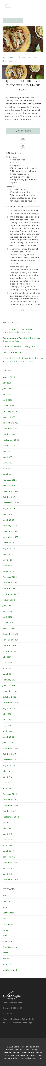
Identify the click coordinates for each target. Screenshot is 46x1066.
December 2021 (10, 634)
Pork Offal (7, 941)
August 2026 (9, 377)
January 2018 (9, 856)
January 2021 (9, 685)
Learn (5, 918)
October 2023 (9, 542)
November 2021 (10, 639)
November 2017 (10, 862)
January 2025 (9, 485)
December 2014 (10, 879)
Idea (5, 907)
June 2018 (7, 834)
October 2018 (9, 811)
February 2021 (10, 679)
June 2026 (7, 388)
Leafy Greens (9, 912)
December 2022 (10, 582)
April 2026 (8, 400)
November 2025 (10, 428)
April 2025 (8, 468)
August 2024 (9, 508)
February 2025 (10, 480)
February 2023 (10, 577)
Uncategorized (10, 970)
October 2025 (9, 434)
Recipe (10, 57)
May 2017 (7, 868)
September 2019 (11, 759)
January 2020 (9, 742)
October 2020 (9, 697)
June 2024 (7, 514)
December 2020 (10, 691)
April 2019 (8, 788)
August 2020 (9, 708)
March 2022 (8, 622)
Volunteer (7, 1023)
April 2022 (8, 617)
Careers (15, 1023)
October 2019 (9, 754)
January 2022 (9, 628)
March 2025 (8, 474)
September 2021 (11, 651)
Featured (7, 901)
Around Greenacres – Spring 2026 (19, 346)
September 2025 (11, 440)
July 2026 (7, 382)
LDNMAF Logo (25, 1023)
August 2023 (9, 548)
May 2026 (7, 394)
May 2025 (7, 462)
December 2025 (10, 422)
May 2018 (7, 839)
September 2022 (11, 594)
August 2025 (9, 445)
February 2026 (10, 411)
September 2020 (11, 702)
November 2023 (10, 537)
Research (7, 964)
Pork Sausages (10, 947)
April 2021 (8, 668)
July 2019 (7, 771)
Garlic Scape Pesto (12, 352)
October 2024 (9, 497)
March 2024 (8, 520)
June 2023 (7, 554)
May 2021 (7, 662)
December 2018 (10, 799)
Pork (5, 935)
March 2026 (8, 405)
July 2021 (7, 657)
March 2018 (8, 851)
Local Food (8, 924)
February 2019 (10, 794)
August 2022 (9, 599)
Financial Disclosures (12, 1019)
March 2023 (8, 571)
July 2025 (7, 451)
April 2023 (8, 565)
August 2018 (9, 822)
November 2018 (10, 805)
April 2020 (8, 731)
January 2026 (9, 417)
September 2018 (11, 816)
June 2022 (7, 605)
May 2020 (7, 725)
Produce (7, 952)
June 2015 (7, 874)
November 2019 (10, 748)
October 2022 (9, 588)
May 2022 (7, 611)
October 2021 (9, 645)
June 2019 (7, 777)
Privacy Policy (28, 1019)
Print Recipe (24, 131)
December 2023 (10, 531)
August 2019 (9, 765)
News (5, 930)
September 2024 (11, 502)
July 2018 (7, 828)
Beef (5, 895)
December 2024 (10, 491)
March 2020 (8, 737)
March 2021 (8, 674)
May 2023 (7, 560)
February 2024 (10, 525)
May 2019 (7, 782)
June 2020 (7, 719)
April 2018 (8, 845)
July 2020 (7, 714)
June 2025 (7, 457)
